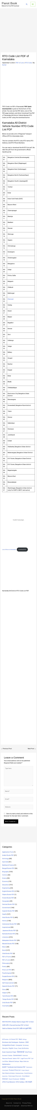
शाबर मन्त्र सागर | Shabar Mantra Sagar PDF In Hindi (18, 1022)
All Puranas (5, 1039)
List (32, 1058)
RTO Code (28, 63)
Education (5, 885)
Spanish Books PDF (8, 986)
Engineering (6, 888)
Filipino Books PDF (8, 894)
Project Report (25, 1070)
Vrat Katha (5, 1006)
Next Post (32, 748)
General (20, 1052)
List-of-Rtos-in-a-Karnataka (9, 549)
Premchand (5, 1070)
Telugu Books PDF (8, 999)
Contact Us (17, 1103)
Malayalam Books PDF (9, 940)
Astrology (5, 858)
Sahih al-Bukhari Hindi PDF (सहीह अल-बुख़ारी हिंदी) (16, 1028)
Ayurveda (5, 862)
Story (4, 989)
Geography (5, 901)
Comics (4, 875)
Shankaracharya (19, 1073)
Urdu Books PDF (7, 1002)
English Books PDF (8, 891)
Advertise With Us (27, 1106)
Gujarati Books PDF (8, 911)
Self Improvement (8, 983)
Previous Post (6, 748)
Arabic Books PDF (8, 855)
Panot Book (9, 3)
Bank (20, 1039)
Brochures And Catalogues (10, 1042)
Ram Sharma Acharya (8, 1073)
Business (21, 1042)
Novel (4, 950)
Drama (4, 878)
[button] (27, 4)
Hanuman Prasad (7, 1058)
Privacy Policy (26, 1103)
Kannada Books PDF (8, 934)
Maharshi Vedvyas (14, 1061)
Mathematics (6, 1064)
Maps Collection (24, 1061)
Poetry (4, 966)
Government (6, 907)
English (11, 1048)
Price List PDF (6, 970)
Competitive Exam (8, 1045)
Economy (5, 881)
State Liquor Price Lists (14, 1076)
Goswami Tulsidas (7, 1055)
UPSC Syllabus (20, 1082)
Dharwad (10, 299)
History (4, 921)
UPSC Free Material (8, 1082)
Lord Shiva (5, 1061)
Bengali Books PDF (8, 868)
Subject (4, 993)
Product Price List (15, 1070)
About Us (9, 1103)
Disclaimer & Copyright (11, 1106)
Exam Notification (23, 1048)
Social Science (28, 1073)
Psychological (6, 973)
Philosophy (5, 963)
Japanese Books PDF (9, 930)
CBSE (27, 1042)
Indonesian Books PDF (9, 924)
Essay (15, 1048)
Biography (5, 871)
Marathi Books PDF (8, 943)
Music (4, 947)
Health (4, 914)
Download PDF (22, 549)
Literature (5, 937)
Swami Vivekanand (14, 1079)
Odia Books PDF (7, 953)
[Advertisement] (18, 33)
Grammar (25, 1055)
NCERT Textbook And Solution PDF (13, 1067)
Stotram (5, 1079)
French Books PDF (8, 898)
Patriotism (29, 1067)
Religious (5, 979)
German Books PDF (8, 904)
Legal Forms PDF (25, 1058)
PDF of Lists (20, 63)
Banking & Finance (8, 865)
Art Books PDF (13, 1039)
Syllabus (22, 1079)
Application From (7, 852)
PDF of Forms (6, 957)
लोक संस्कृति (28, 1082)
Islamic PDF (16, 1058)
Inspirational (6, 927)
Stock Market (26, 1076)
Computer (19, 1045)
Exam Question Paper (9, 1052)
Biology (24, 1039)
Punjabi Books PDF (8, 976)
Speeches (5, 1076)
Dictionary (26, 1045)
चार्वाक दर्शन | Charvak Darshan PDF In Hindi (15, 1025)
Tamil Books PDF (7, 996)
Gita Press (28, 1052)
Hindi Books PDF (7, 917)
